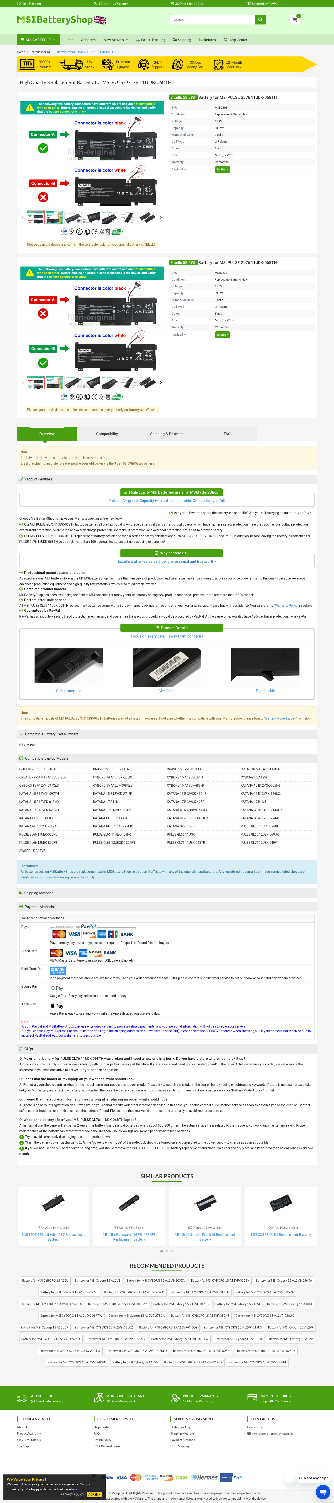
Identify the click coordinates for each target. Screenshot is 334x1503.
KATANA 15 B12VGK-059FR (260, 785)
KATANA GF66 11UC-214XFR (261, 810)
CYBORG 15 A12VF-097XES (39, 785)
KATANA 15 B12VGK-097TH (39, 793)
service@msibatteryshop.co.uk (272, 1433)
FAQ (97, 1433)
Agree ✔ (94, 1494)
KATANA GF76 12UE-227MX (113, 826)
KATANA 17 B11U (105, 802)
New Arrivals (113, 39)
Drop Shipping (179, 1446)
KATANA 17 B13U (253, 802)
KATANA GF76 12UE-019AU (39, 826)
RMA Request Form (107, 1446)
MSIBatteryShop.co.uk (113, 1493)
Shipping (184, 39)
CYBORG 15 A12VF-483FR (185, 785)
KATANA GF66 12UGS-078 (111, 818)
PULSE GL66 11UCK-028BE (260, 826)
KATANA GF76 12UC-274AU (260, 818)
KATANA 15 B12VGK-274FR (112, 793)
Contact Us (254, 1427)
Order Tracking (153, 39)
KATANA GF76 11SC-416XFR (187, 818)
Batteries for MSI (41, 52)
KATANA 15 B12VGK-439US (187, 793)
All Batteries (38, 39)
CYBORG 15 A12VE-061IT (185, 777)
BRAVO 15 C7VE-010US (184, 769)
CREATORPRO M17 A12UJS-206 (42, 777)
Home (68, 39)
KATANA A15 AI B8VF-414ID (187, 810)
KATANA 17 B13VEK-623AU (39, 810)
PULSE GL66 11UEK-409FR (112, 834)
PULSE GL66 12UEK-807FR (38, 842)
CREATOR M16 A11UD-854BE (262, 769)
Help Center (237, 39)
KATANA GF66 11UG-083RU (39, 818)
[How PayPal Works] (233, 1477)
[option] (92, 154)
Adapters (88, 39)
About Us (23, 1427)
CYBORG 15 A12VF (254, 777)
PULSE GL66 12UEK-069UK (260, 834)
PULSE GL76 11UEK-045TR (186, 842)
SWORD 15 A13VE (32, 851)
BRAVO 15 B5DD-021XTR (111, 769)
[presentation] (47, 434)
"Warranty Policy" (286, 605)
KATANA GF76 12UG (181, 826)
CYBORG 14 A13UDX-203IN (112, 777)
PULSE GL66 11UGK (181, 834)
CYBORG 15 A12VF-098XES (113, 785)
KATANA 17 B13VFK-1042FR (113, 810)
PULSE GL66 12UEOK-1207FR (114, 842)
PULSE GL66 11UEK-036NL (38, 834)
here (74, 1489)
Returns (210, 39)
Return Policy (102, 1440)
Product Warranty (29, 1433)
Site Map (23, 1446)
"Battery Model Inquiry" (280, 718)
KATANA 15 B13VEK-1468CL (261, 793)
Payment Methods (182, 1440)
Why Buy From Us (29, 1440)
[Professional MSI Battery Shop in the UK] (62, 24)
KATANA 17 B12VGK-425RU (187, 802)
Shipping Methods (182, 1433)
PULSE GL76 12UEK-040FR (260, 842)
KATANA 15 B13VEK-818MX (39, 802)
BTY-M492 (27, 745)
